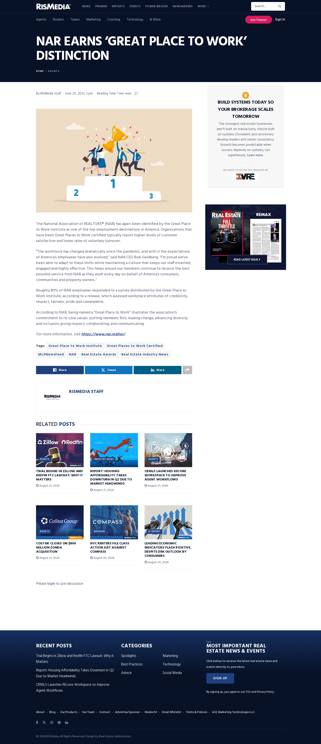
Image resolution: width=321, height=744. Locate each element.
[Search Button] (280, 6)
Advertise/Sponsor (127, 712)
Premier (101, 6)
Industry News (104, 459)
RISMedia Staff (86, 391)
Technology (135, 19)
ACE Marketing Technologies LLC (233, 712)
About (40, 712)
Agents (41, 19)
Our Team (88, 712)
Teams (75, 19)
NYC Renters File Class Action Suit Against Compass (109, 548)
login (51, 584)
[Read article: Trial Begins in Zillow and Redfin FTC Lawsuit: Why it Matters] (60, 450)
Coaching (113, 19)
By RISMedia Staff (48, 93)
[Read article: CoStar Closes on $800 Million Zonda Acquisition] (60, 522)
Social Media (172, 673)
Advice (126, 673)
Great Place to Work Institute (75, 346)
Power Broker (156, 6)
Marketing (93, 19)
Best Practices (132, 664)
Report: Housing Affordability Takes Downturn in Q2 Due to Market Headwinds (111, 477)
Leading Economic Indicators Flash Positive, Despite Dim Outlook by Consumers (168, 550)
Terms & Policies (196, 712)
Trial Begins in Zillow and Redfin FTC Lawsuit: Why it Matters (59, 475)
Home (40, 71)
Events (135, 6)
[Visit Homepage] (56, 6)
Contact (104, 712)
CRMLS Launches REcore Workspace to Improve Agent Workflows (165, 475)
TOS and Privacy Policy (259, 692)
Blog (52, 712)
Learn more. (255, 155)
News (86, 6)
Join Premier (258, 20)
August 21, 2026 (49, 485)
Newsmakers (183, 6)
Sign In (280, 19)
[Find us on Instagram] (51, 723)
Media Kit (151, 712)
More (202, 6)
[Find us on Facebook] (37, 723)
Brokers (58, 19)
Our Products (68, 712)
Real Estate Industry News (144, 354)
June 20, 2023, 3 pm (79, 93)
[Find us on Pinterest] (59, 723)
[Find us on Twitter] (44, 723)
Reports (118, 6)
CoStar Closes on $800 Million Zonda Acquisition (56, 548)
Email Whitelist (171, 712)
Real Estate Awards (98, 354)
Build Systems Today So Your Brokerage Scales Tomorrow (246, 109)
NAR (72, 354)
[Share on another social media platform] (187, 370)
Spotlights (128, 656)
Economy (154, 531)
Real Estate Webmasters (115, 736)
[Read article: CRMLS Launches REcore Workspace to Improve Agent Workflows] (168, 450)
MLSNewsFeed (51, 354)
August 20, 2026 (103, 558)
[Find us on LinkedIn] (66, 723)
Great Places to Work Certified (135, 346)
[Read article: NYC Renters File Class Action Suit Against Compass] (114, 522)
